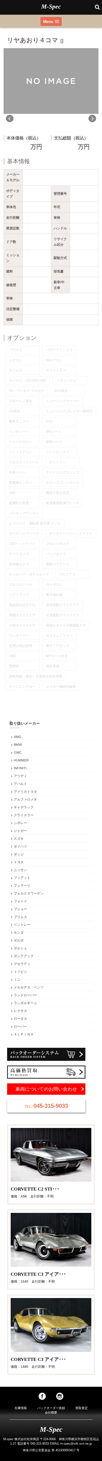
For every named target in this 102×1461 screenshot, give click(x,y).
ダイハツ (20, 846)
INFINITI (20, 768)
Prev (10, 118)
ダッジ (19, 854)
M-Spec (51, 6)
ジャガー (20, 831)
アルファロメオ (25, 799)
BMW (18, 745)
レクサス (20, 1011)
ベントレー (22, 925)
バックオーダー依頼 (51, 1408)
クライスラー (24, 815)
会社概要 (51, 1412)
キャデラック (24, 807)
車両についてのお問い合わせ (46, 1089)
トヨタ (19, 862)
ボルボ (19, 940)
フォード (20, 901)
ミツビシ (20, 972)
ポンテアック (24, 956)
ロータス (20, 1018)
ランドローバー (25, 995)
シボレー (20, 823)
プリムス (20, 917)
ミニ (17, 979)
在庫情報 (20, 1408)
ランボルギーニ (25, 1003)
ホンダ (19, 932)
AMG (17, 737)
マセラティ (22, 964)
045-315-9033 (46, 1106)
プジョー (20, 909)
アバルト (20, 784)
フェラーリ (22, 885)
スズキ (19, 838)
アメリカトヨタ (25, 791)
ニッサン (20, 870)
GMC (18, 752)
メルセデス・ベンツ (29, 987)
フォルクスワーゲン (29, 893)
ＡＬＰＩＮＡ (24, 1034)
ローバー (20, 1026)
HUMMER (21, 760)
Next (92, 118)
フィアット (22, 878)
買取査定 (81, 1408)
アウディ (20, 776)
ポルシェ (20, 948)
